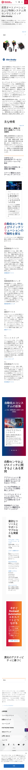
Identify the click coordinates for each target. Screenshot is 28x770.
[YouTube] (18, 744)
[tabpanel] (14, 358)
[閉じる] (26, 753)
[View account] (22, 2)
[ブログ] (23, 744)
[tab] (11, 450)
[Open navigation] (26, 2)
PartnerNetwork (12, 561)
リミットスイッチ (9, 359)
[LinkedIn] (4, 744)
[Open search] (16, 2)
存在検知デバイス (9, 382)
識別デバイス (7, 329)
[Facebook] (8, 744)
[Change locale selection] (19, 2)
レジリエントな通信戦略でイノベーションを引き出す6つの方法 (13, 184)
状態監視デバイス (9, 273)
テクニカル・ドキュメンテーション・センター (13, 541)
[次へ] (18, 450)
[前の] (9, 450)
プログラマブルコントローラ (12, 418)
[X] (13, 744)
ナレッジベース (12, 585)
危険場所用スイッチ (9, 303)
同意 (14, 765)
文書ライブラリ (12, 571)
